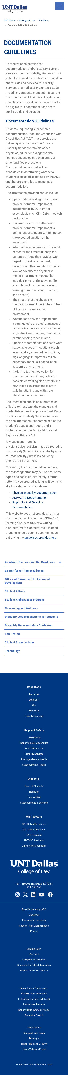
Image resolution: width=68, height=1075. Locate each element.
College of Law (27, 20)
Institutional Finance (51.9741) (34, 999)
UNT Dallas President (34, 829)
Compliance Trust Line (34, 959)
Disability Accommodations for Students (31, 616)
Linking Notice (34, 1027)
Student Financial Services (34, 802)
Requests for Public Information (34, 965)
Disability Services (34, 754)
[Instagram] (17, 894)
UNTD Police (34, 737)
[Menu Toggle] (59, 6)
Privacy (34, 931)
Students (44, 20)
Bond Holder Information (34, 993)
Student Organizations (19, 642)
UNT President (34, 835)
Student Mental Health (34, 764)
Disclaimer (34, 915)
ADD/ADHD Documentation (29, 497)
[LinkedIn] (33, 894)
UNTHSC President (34, 840)
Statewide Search (34, 1015)
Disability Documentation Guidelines (29, 625)
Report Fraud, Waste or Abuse (34, 1010)
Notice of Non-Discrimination (34, 925)
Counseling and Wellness (21, 608)
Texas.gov (34, 1038)
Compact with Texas (34, 1033)
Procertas (34, 694)
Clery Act (34, 954)
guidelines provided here (40, 537)
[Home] (15, 8)
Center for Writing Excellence (24, 570)
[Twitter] (25, 894)
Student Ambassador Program (24, 599)
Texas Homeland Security (34, 1044)
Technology (12, 651)
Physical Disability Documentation (34, 492)
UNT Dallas (9, 20)
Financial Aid (34, 797)
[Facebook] (50, 894)
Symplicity (34, 710)
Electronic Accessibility (34, 920)
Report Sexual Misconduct (34, 743)
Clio (34, 705)
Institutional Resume (34, 1004)
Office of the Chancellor (34, 846)
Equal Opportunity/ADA (34, 909)
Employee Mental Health (34, 759)
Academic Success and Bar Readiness (30, 562)
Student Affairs (15, 591)
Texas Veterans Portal (34, 1049)
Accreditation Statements (34, 988)
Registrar (34, 791)
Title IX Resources (34, 748)
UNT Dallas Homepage (34, 824)
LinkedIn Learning (34, 716)
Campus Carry (34, 949)
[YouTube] (41, 894)
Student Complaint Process (34, 970)
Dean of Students (34, 786)
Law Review (12, 634)
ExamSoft (34, 700)
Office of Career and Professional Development (27, 580)
